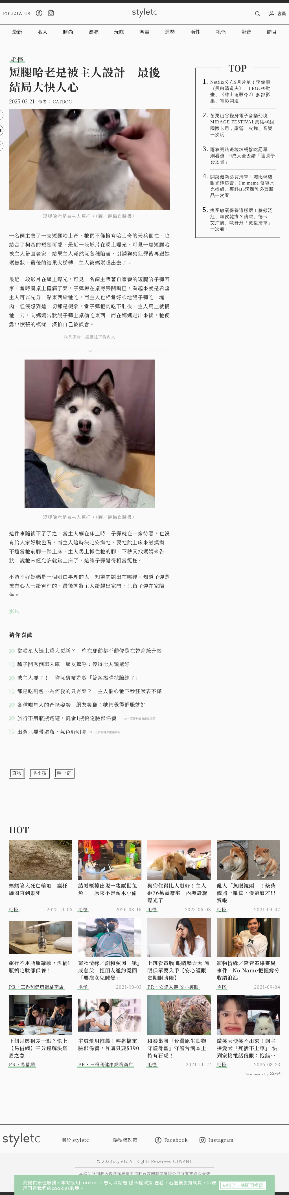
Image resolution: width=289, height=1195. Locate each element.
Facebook (176, 1140)
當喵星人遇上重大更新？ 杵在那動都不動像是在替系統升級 (89, 650)
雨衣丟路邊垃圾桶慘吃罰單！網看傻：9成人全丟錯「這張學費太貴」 (242, 155)
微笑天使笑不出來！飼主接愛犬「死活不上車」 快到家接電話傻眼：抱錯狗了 (247, 1048)
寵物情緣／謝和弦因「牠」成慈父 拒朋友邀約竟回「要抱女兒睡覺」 (109, 970)
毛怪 (221, 31)
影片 (14, 611)
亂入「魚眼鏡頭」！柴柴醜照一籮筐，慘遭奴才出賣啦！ (246, 893)
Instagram (221, 1140)
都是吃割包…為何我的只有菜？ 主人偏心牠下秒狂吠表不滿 (89, 691)
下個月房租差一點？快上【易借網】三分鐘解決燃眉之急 (38, 1048)
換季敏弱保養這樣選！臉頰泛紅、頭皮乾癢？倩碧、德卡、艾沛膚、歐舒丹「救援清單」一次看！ (241, 219)
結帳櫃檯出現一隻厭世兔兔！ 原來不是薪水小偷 (107, 889)
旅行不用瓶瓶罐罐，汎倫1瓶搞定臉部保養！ (39, 966)
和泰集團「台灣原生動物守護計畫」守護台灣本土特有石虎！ (176, 1048)
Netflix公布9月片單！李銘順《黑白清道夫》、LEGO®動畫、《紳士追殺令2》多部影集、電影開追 (240, 91)
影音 (246, 31)
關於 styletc (75, 1140)
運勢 (170, 31)
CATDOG (62, 101)
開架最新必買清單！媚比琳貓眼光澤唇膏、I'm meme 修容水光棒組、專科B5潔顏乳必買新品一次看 (242, 186)
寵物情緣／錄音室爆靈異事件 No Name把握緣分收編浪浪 (248, 970)
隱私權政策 (141, 1182)
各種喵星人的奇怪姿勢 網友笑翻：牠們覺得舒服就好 (81, 704)
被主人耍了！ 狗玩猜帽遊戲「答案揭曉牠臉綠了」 (79, 677)
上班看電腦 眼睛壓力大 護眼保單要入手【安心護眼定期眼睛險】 (178, 970)
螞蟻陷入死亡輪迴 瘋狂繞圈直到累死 (38, 889)
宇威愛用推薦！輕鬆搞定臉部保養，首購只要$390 (108, 1044)
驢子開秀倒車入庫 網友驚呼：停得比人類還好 (73, 664)
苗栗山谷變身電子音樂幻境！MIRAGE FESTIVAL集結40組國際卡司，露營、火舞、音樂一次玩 (242, 125)
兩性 (195, 31)
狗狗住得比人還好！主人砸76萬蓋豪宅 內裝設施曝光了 (177, 893)
